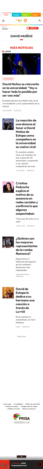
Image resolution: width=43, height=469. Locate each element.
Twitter (21, 354)
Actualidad (8, 79)
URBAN (35, 15)
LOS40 (6, 15)
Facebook (26, 354)
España (5, 29)
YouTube (17, 354)
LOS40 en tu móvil (13, 409)
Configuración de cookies (29, 406)
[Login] (40, 21)
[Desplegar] (21, 456)
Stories (36, 354)
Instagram (7, 354)
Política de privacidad (32, 404)
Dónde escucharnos (29, 409)
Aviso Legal (7, 404)
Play (40, 464)
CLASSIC (16, 15)
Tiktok (12, 354)
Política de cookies (12, 406)
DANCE (25, 15)
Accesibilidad (18, 404)
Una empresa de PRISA (21, 416)
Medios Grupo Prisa (21, 422)
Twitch (31, 354)
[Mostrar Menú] (3, 20)
